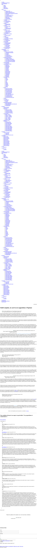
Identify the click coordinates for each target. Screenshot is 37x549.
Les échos (5, 149)
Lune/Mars (7, 68)
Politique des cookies (16, 546)
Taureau (6, 78)
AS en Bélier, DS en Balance (9, 208)
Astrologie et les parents (8, 11)
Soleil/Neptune (7, 66)
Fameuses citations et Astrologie (10, 12)
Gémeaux (6, 79)
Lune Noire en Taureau (8, 110)
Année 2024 (7, 283)
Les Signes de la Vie (8, 15)
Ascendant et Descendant (7, 57)
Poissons (6, 86)
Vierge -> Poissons (8, 118)
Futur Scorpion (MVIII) (8, 127)
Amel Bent (7, 22)
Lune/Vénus (7, 217)
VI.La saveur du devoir (8, 92)
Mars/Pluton (7, 76)
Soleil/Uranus (7, 65)
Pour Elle (6, 100)
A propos (5, 148)
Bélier (6, 77)
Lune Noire (5, 108)
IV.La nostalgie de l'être (8, 90)
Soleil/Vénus (7, 63)
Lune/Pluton (7, 70)
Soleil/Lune (7, 64)
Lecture (3, 146)
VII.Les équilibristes (8, 93)
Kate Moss (6, 186)
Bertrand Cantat (7, 173)
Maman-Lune (7, 17)
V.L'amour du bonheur (8, 91)
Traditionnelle (4, 49)
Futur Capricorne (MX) (8, 129)
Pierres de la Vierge (6, 140)
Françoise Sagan (7, 32)
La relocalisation (7, 18)
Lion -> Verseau (7, 117)
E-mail (1, 531)
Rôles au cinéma (6, 41)
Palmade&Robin (7, 43)
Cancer (6, 80)
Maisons (5, 87)
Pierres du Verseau (6, 144)
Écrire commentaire (3, 419)
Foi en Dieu (7, 14)
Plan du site (21, 546)
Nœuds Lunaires (6, 113)
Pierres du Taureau (6, 137)
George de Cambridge (8, 33)
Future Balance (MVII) (8, 126)
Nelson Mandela (7, 40)
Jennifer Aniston (7, 45)
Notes (2, 9)
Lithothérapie (4, 135)
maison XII (16, 390)
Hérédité (5, 34)
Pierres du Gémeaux (6, 138)
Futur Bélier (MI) (7, 121)
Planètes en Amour (6, 99)
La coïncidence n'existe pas (9, 164)
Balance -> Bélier (7, 119)
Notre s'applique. (6, 540)
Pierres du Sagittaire (6, 292)
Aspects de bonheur (6, 62)
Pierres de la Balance (7, 141)
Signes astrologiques (6, 226)
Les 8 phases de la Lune (8, 56)
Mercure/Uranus (7, 72)
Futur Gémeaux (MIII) (8, 123)
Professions (5, 270)
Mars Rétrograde (7, 105)
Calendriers (3, 131)
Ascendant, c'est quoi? (8, 58)
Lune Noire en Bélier (8, 109)
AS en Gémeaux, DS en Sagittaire (10, 60)
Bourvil (6, 27)
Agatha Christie (7, 30)
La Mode (5, 36)
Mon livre (5, 147)
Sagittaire (6, 84)
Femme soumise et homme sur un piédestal (11, 13)
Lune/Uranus (7, 69)
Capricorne (7, 85)
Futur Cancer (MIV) (8, 124)
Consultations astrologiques (6, 2)
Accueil (3, 151)
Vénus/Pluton (7, 74)
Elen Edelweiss (4, 432)
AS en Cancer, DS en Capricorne (10, 61)
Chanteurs (5, 23)
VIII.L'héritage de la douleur (9, 94)
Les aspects (7, 54)
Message (1, 533)
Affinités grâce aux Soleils (9, 51)
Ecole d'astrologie (4, 3)
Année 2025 (7, 133)
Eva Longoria (7, 195)
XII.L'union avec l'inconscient (9, 97)
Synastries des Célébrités (7, 42)
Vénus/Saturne (7, 73)
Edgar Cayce (7, 48)
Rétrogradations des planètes (8, 102)
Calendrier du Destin (7, 120)
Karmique (3, 106)
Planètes (5, 98)
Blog (2, 4)
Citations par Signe (6, 107)
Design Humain (6, 8)
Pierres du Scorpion (6, 142)
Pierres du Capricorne (7, 143)
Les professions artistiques (9, 38)
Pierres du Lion (6, 139)
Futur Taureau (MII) (8, 122)
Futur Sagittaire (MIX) (8, 128)
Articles (5, 10)
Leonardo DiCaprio (8, 177)
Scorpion (6, 83)
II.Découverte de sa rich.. (9, 89)
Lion (6, 230)
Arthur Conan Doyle (8, 31)
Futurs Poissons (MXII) (8, 130)
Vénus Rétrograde (8, 104)
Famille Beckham (7, 35)
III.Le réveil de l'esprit (8, 239)
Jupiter (4, 5)
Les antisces (7, 53)
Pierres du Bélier (6, 136)
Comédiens (5, 25)
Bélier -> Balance (7, 114)
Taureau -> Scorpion (8, 115)
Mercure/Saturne (7, 71)
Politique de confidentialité (6, 540)
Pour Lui (6, 101)
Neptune (5, 155)
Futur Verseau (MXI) (8, 279)
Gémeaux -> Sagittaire (8, 116)
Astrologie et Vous (6, 50)
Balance (6, 82)
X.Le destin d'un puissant (9, 95)
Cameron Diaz (7, 46)
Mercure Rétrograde (8, 252)
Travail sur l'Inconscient (7, 47)
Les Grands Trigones (8, 55)
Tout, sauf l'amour (6, 44)
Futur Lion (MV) (7, 125)
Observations (5, 7)
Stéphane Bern (7, 20)
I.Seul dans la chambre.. (8, 88)
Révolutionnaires (6, 39)
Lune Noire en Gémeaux (8, 111)
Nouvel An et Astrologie (8, 16)
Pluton (6, 248)
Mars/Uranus (7, 75)
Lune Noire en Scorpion (8, 261)
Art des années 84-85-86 (7, 21)
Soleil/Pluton (7, 67)
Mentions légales (2, 546)
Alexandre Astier (7, 26)
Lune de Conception (6, 132)
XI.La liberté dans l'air (8, 96)
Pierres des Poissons (6, 145)
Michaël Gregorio (7, 24)
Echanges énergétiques (8, 19)
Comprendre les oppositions (9, 52)
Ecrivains (5, 29)
